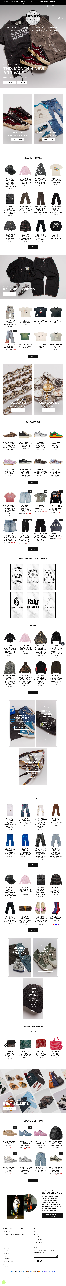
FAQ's (35, 1231)
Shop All (47, 738)
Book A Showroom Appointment (44, 30)
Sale (25, 30)
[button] (63, 644)
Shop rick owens (45, 968)
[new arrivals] (17, 389)
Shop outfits (21, 727)
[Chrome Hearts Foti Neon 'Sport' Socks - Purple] (58, 924)
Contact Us (37, 1234)
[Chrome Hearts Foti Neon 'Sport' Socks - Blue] (56, 924)
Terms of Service (38, 1237)
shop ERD (19, 969)
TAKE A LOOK (10, 82)
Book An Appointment (9, 1261)
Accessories (13, 30)
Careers (36, 1229)
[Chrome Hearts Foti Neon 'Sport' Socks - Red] (54, 924)
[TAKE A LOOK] (48, 119)
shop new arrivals (21, 732)
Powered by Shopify (33, 1277)
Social (5, 1264)
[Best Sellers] (17, 119)
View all (32, 246)
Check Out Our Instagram (52, 1215)
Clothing (40, 28)
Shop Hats (33, 1011)
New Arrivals (14, 28)
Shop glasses (33, 773)
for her (22, 82)
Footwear (53, 28)
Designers (28, 28)
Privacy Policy (38, 1242)
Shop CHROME (47, 732)
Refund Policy (38, 1239)
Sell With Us (6, 1258)
